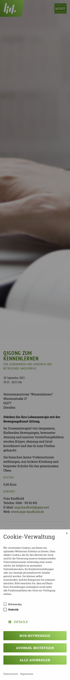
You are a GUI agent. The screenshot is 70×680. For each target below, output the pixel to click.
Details (21, 621)
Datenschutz (10, 673)
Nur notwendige (35, 636)
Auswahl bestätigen (35, 648)
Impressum (26, 673)
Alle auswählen (35, 660)
